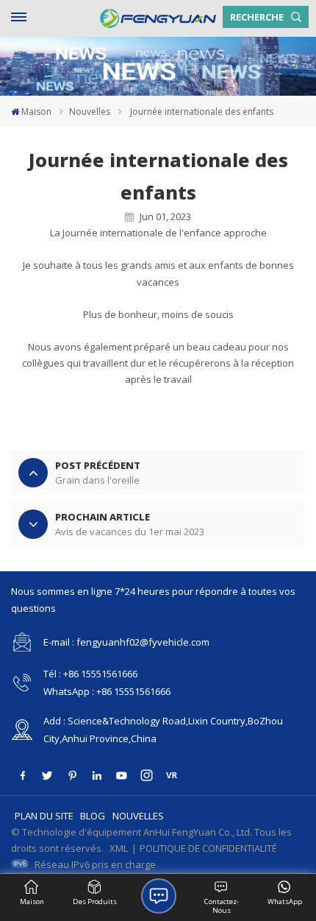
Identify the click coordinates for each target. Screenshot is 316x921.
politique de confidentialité (208, 848)
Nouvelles (89, 111)
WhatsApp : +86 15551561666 (106, 691)
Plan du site (44, 815)
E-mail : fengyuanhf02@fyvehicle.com (126, 642)
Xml (118, 848)
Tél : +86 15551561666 (90, 673)
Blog (92, 815)
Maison (36, 111)
